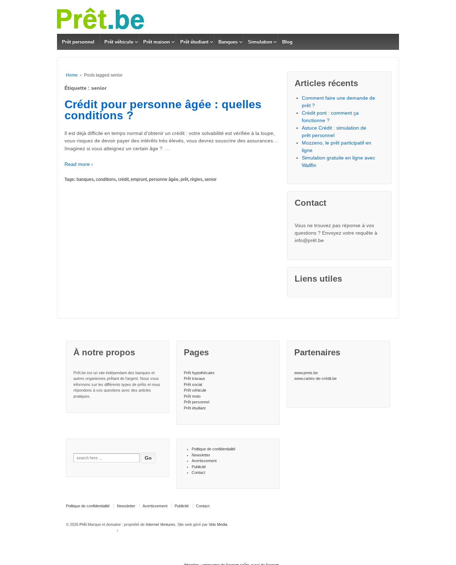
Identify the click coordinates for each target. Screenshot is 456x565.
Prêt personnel (78, 42)
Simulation (260, 42)
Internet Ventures (160, 524)
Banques (228, 42)
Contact (198, 472)
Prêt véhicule (118, 42)
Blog (287, 42)
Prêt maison (156, 42)
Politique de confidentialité (213, 449)
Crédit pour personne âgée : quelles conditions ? (162, 110)
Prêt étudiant (194, 42)
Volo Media (218, 524)
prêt (184, 179)
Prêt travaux (194, 378)
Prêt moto (192, 396)
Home (72, 75)
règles (196, 179)
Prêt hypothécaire (199, 373)
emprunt (139, 179)
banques (85, 179)
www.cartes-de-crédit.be (315, 378)
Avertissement (204, 461)
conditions (106, 179)
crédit (123, 179)
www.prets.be (306, 373)
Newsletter (201, 455)
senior (210, 179)
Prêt (83, 524)
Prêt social (193, 384)
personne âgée (163, 179)
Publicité (199, 467)
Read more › (78, 164)
